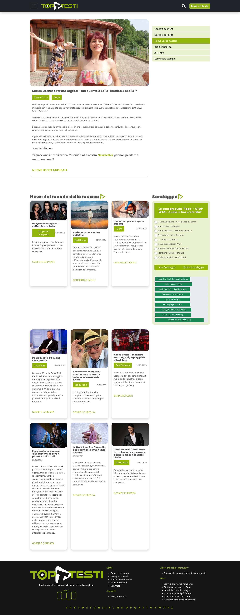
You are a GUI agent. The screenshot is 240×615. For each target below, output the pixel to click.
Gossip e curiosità (163, 34)
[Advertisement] (181, 87)
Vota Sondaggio (167, 267)
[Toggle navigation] (34, 6)
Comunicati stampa (164, 58)
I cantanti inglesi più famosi (177, 596)
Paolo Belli (39, 365)
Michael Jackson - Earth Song (172, 257)
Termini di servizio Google (177, 590)
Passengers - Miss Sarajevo (171, 235)
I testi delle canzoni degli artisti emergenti (185, 573)
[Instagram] (69, 595)
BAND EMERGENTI (123, 395)
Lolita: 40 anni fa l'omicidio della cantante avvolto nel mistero (89, 450)
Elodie (56, 97)
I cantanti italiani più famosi (178, 593)
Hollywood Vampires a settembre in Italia (45, 225)
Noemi (119, 228)
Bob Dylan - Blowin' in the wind (173, 248)
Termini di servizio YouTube (177, 587)
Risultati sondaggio (193, 267)
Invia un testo (199, 6)
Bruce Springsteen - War (169, 243)
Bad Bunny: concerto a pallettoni (86, 234)
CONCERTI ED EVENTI (43, 261)
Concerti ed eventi (163, 28)
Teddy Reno (81, 384)
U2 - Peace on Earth (167, 239)
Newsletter (105, 155)
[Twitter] (73, 595)
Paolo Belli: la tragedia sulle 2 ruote (46, 359)
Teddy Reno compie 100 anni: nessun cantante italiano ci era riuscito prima (87, 375)
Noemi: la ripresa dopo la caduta (129, 222)
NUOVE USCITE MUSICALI (49, 170)
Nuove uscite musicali (165, 40)
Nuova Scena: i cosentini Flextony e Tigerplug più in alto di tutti (130, 357)
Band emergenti (162, 46)
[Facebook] (59, 595)
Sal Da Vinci (122, 462)
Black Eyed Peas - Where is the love (175, 230)
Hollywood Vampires (43, 233)
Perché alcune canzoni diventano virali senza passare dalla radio (46, 454)
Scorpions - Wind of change (171, 252)
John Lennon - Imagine (169, 226)
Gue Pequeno (123, 365)
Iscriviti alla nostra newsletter (178, 583)
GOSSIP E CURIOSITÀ (43, 411)
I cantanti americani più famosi (179, 599)
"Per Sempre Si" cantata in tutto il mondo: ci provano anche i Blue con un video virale (130, 453)
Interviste (159, 52)
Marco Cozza (41, 97)
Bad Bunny (80, 240)
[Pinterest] (64, 595)
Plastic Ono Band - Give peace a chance (177, 221)
